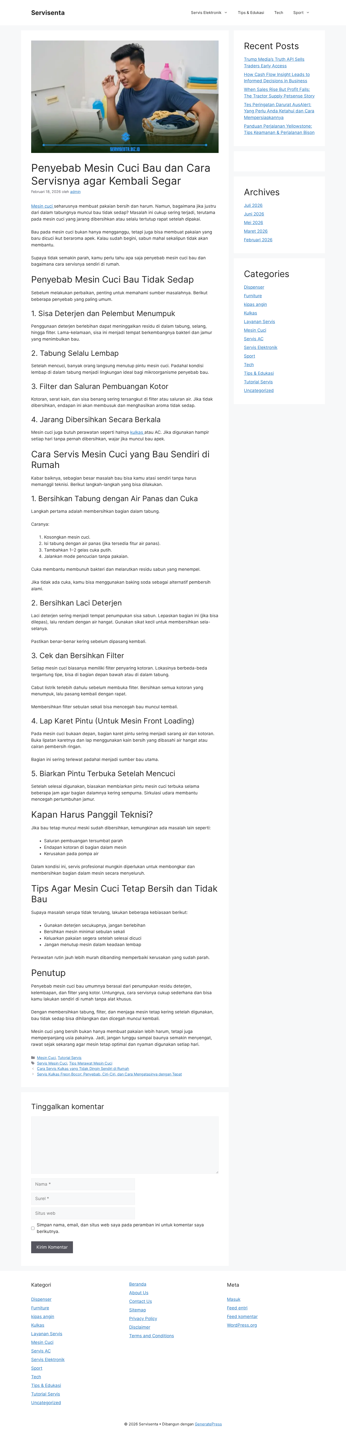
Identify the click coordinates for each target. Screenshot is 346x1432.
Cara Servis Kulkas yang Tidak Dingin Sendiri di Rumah (83, 1068)
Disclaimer (139, 1327)
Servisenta (48, 12)
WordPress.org (242, 1325)
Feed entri (237, 1307)
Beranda (137, 1284)
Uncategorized (259, 390)
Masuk (233, 1299)
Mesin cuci (42, 206)
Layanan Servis (259, 321)
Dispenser (254, 287)
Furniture (253, 295)
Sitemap (137, 1309)
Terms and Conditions (151, 1335)
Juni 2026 (254, 214)
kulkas (137, 432)
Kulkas (250, 313)
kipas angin (255, 304)
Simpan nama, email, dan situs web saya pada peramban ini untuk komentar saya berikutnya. (120, 1228)
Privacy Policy (143, 1318)
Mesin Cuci (46, 1057)
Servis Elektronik (206, 12)
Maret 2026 (256, 231)
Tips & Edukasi (251, 12)
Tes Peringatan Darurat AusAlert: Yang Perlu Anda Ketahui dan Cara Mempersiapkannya (279, 111)
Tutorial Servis (70, 1057)
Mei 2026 (253, 222)
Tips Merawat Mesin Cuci (90, 1063)
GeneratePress (208, 1424)
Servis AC (253, 338)
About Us (138, 1292)
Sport (298, 12)
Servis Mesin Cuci (52, 1063)
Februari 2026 (258, 239)
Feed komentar (242, 1316)
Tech (278, 12)
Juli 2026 (253, 205)
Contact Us (140, 1301)
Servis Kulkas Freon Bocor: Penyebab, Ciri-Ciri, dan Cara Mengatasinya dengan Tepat (109, 1074)
